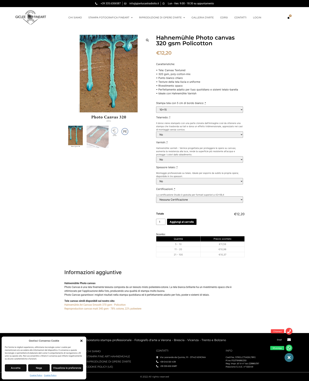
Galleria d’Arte (203, 17)
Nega (39, 367)
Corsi (224, 17)
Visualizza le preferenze (67, 367)
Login (257, 17)
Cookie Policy (36, 375)
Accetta (15, 367)
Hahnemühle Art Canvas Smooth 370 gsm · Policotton (95, 304)
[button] (81, 340)
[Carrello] (288, 17)
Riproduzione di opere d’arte (160, 17)
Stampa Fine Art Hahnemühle (108, 356)
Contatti (240, 17)
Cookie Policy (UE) (100, 366)
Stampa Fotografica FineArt (108, 17)
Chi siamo (75, 17)
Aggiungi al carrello (182, 221)
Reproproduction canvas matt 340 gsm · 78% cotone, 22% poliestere (102, 308)
